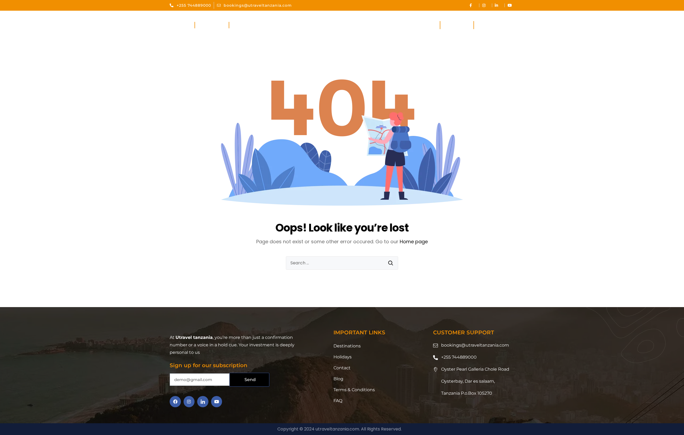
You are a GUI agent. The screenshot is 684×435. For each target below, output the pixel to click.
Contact (490, 25)
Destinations (413, 25)
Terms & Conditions (354, 389)
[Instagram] (189, 401)
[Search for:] (342, 263)
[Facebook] (175, 401)
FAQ (337, 400)
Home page (414, 241)
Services (245, 25)
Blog (338, 378)
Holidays (457, 25)
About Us (211, 25)
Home (182, 25)
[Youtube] (216, 401)
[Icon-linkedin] (202, 401)
